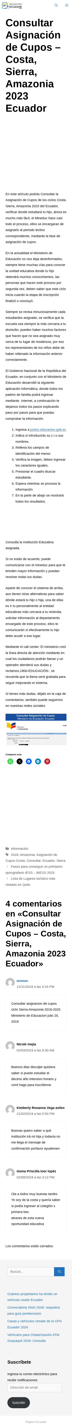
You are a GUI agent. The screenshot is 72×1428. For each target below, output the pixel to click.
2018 (14, 855)
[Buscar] (59, 1271)
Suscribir (18, 1403)
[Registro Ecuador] (12, 5)
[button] (56, 5)
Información (19, 849)
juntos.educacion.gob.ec (47, 429)
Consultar (34, 861)
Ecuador (48, 861)
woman (22, 981)
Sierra (60, 861)
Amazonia (27, 855)
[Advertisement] (36, 154)
